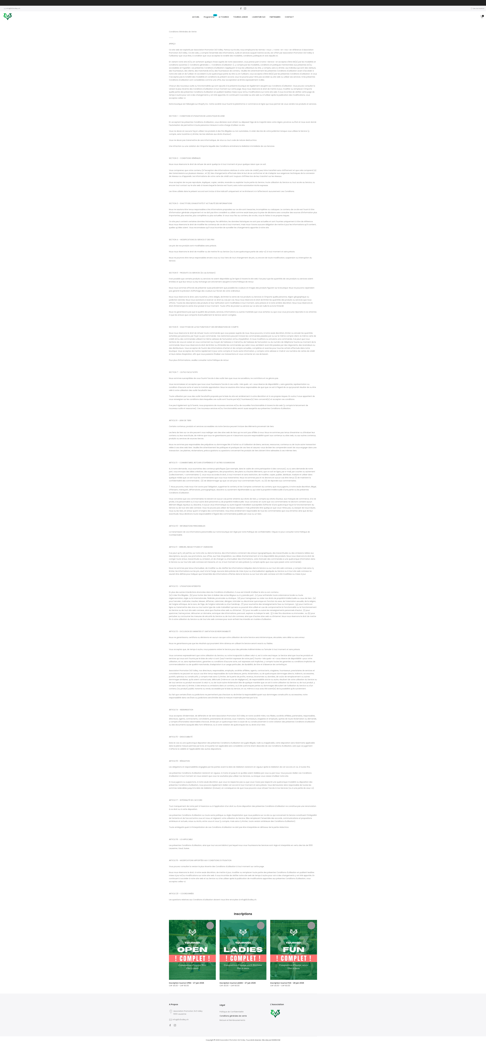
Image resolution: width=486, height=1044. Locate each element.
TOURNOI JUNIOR (240, 17)
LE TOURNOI (224, 17)
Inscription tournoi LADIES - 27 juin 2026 (238, 983)
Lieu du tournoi (478, 8)
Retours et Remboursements (232, 1020)
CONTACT (289, 17)
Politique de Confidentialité (232, 1011)
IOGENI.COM (276, 1040)
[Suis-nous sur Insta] (245, 8)
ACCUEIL (195, 17)
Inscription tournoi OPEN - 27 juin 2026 (186, 983)
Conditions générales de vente (233, 1016)
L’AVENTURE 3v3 (258, 17)
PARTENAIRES (275, 17)
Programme (210, 16)
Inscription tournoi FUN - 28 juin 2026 (287, 983)
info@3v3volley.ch (13, 8)
